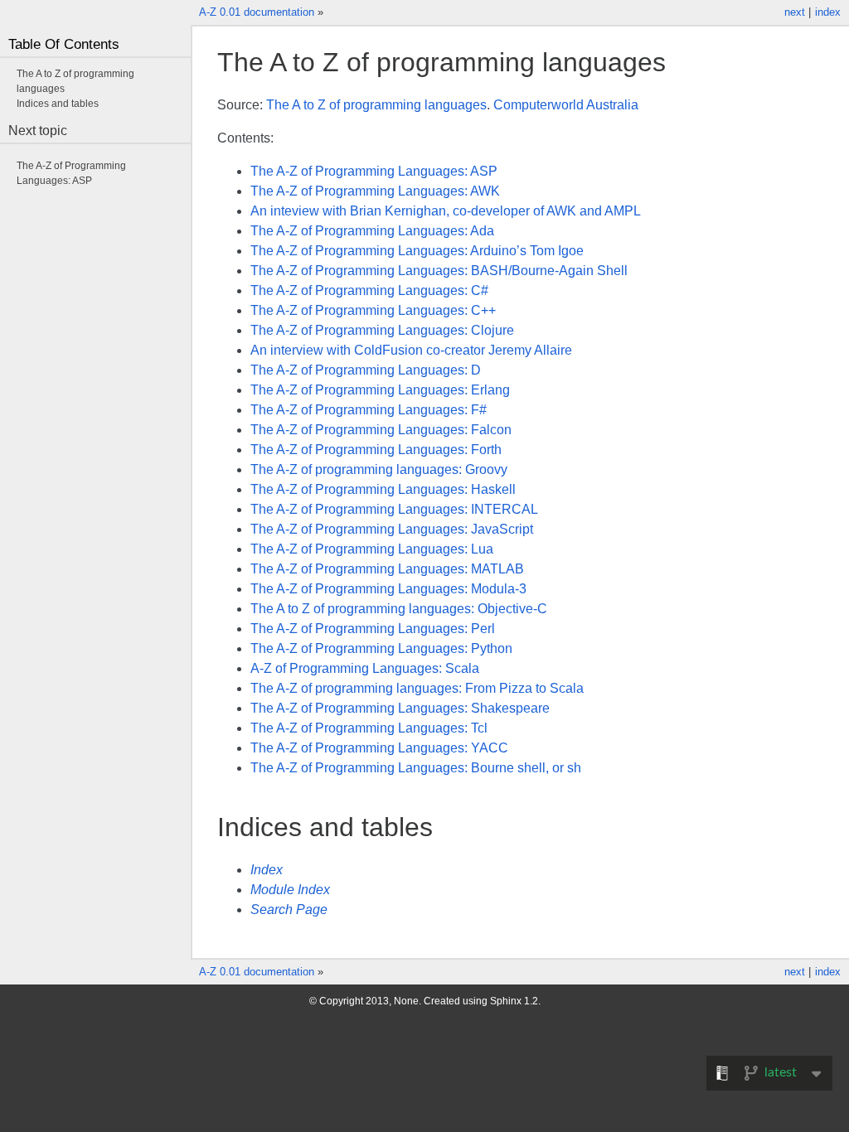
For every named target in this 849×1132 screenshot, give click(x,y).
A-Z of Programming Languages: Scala (364, 668)
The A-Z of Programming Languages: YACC (379, 748)
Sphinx (506, 1001)
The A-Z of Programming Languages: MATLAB (387, 569)
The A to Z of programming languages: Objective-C (398, 609)
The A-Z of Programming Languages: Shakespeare (400, 708)
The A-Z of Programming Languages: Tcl (369, 728)
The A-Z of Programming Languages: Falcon (381, 430)
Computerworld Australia (565, 105)
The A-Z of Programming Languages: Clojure (382, 330)
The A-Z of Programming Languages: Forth (376, 450)
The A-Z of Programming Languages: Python (381, 648)
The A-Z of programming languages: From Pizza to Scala (417, 688)
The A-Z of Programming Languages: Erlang (380, 390)
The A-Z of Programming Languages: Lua (371, 549)
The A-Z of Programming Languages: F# (368, 410)
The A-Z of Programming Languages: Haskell (383, 489)
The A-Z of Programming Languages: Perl (372, 629)
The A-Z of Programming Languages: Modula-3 (388, 589)
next (794, 12)
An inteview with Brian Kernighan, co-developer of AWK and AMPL (445, 211)
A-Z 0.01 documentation (256, 12)
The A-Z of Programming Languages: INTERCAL (394, 509)
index (828, 12)
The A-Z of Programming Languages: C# (369, 290)
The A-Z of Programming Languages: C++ (373, 310)
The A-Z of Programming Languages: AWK (375, 191)
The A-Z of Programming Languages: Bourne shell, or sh (415, 768)
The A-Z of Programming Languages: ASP (373, 171)
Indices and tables (58, 103)
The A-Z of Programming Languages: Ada (372, 231)
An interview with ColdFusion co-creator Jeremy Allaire (411, 350)
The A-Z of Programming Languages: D (365, 370)
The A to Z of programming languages (376, 105)
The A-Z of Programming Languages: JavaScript (391, 529)
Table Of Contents (63, 44)
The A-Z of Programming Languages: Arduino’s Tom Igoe (417, 251)
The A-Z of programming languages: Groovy (378, 469)
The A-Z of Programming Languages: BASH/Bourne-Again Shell (439, 271)
